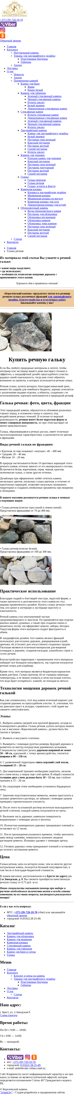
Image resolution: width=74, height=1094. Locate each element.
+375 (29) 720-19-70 (11, 19)
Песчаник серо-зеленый (42, 139)
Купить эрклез (36, 102)
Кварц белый (35, 89)
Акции (18, 65)
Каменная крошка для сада (43, 201)
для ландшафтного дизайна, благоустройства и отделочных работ (40, 298)
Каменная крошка (31, 189)
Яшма (31, 86)
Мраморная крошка (39, 195)
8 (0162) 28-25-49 (30, 1065)
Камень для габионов (33, 93)
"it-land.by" (6, 1092)
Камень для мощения (19, 939)
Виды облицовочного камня (44, 211)
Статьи (18, 238)
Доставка (12, 68)
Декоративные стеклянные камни (47, 108)
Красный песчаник (39, 142)
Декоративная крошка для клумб (47, 204)
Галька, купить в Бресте (42, 186)
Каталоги (12, 49)
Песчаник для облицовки (42, 214)
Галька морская (37, 180)
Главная (11, 46)
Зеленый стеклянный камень (44, 96)
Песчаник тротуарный (41, 167)
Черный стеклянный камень (44, 99)
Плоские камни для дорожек (44, 158)
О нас (10, 71)
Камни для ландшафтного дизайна (48, 133)
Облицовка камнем (39, 220)
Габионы (26, 62)
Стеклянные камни (32, 111)
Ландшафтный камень (34, 130)
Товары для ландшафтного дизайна (34, 55)
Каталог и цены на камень (29, 975)
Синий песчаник (37, 148)
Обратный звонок (10, 40)
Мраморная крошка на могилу (45, 198)
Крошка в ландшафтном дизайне (47, 192)
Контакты (12, 242)
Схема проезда (8, 1015)
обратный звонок (17, 915)
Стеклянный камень (19, 945)
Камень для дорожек (33, 155)
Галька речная (36, 183)
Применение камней (26, 80)
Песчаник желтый (38, 145)
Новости (19, 74)
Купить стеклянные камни (43, 114)
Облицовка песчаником (41, 217)
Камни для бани (30, 83)
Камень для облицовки (20, 936)
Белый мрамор (36, 105)
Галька (25, 176)
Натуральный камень (26, 52)
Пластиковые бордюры (34, 58)
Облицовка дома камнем (42, 223)
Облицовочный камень (34, 207)
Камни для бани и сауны (21, 951)
